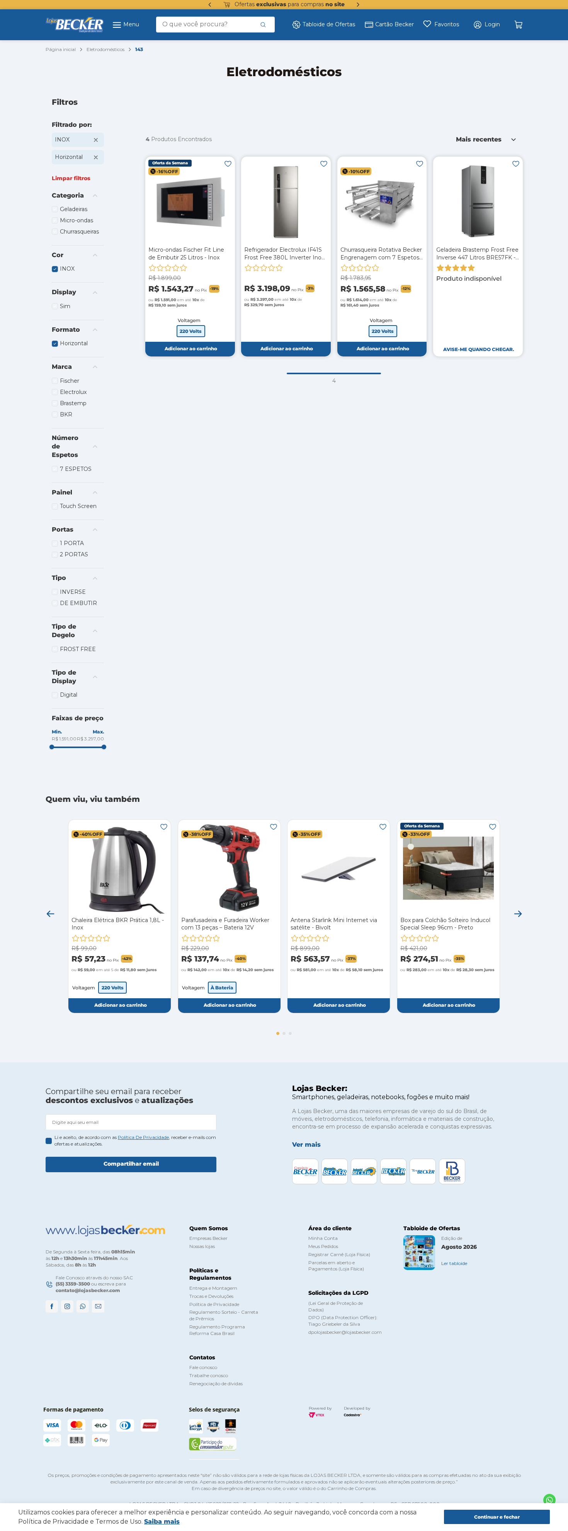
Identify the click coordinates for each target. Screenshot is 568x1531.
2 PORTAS (74, 554)
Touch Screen (78, 506)
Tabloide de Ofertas (329, 24)
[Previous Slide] (209, 4)
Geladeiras (73, 209)
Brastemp (73, 403)
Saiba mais (162, 1521)
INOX (62, 139)
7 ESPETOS (76, 468)
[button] (486, 24)
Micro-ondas (76, 220)
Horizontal (69, 156)
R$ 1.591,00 (64, 739)
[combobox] (215, 24)
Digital (68, 694)
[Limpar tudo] (71, 178)
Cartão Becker (394, 24)
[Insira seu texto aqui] (549, 1500)
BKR (66, 414)
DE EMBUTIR (78, 603)
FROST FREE (78, 649)
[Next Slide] (358, 4)
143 (139, 49)
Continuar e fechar (497, 1517)
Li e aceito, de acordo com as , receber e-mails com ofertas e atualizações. (135, 1140)
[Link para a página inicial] (61, 49)
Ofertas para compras (290, 4)
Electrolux (73, 392)
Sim (65, 306)
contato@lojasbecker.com (88, 1290)
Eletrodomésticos (105, 49)
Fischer (69, 380)
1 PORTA (72, 543)
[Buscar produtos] (263, 24)
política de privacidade (143, 1137)
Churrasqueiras (79, 231)
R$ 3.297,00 (90, 739)
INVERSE (73, 591)
